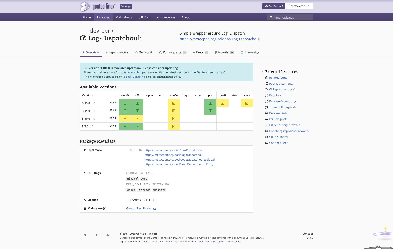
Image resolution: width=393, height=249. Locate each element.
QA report (145, 52)
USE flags (144, 17)
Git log (273, 137)
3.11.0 (86, 111)
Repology (275, 95)
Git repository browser (284, 125)
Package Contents (281, 83)
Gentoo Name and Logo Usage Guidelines (211, 241)
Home (87, 17)
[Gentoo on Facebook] (96, 235)
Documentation (279, 113)
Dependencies (118, 52)
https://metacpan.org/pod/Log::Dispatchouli (174, 155)
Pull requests (173, 52)
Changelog (251, 52)
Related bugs (278, 77)
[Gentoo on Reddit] (107, 235)
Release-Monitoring (134, 76)
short (283, 137)
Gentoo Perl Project (139, 208)
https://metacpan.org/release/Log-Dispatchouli (220, 38)
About (186, 17)
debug (131, 189)
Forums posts (278, 119)
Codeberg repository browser (289, 131)
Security (225, 52)
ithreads (143, 189)
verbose (288, 89)
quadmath (159, 189)
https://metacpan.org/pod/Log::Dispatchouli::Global (179, 159)
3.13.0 (86, 103)
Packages (103, 17)
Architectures (166, 17)
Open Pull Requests (282, 107)
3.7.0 (85, 126)
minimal (133, 178)
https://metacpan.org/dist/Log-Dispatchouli (173, 150)
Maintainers (124, 17)
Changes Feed (278, 143)
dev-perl (101, 30)
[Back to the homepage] (98, 6)
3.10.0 (86, 119)
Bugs (201, 52)
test (144, 178)
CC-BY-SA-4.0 (169, 241)
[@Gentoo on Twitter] (85, 235)
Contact (308, 234)
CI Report (275, 89)
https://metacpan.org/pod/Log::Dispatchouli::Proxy (178, 164)
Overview (92, 52)
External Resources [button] (281, 72)
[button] (273, 6)
